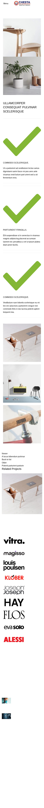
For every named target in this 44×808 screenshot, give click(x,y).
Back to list (6, 459)
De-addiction (7, 743)
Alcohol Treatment (10, 733)
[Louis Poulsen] (14, 565)
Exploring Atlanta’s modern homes (17, 705)
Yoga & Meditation (10, 752)
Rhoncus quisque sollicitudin (20, 13)
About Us (6, 765)
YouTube (6, 800)
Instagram (6, 786)
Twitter (5, 796)
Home (4, 13)
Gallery (5, 774)
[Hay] (14, 602)
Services (5, 769)
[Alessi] (14, 639)
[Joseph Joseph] (14, 590)
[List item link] (22, 673)
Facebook (6, 791)
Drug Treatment (8, 738)
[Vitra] (14, 540)
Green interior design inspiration (16, 720)
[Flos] (14, 614)
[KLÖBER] (14, 577)
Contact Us (6, 747)
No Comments (22, 710)
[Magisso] (14, 553)
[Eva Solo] (14, 627)
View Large (40, 475)
